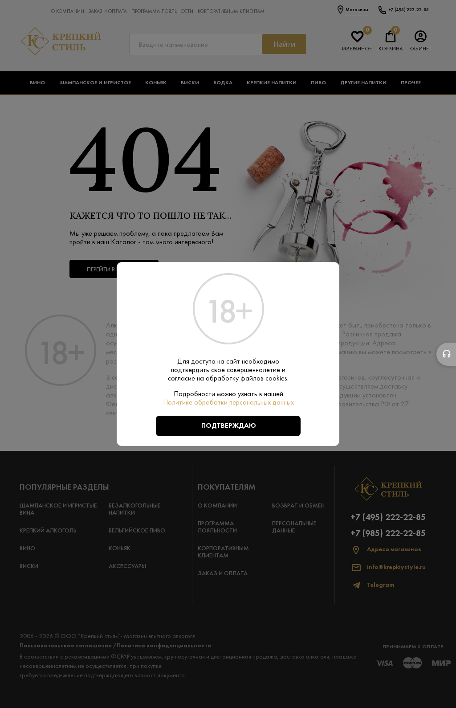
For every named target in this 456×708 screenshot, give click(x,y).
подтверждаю (228, 426)
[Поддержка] (446, 354)
